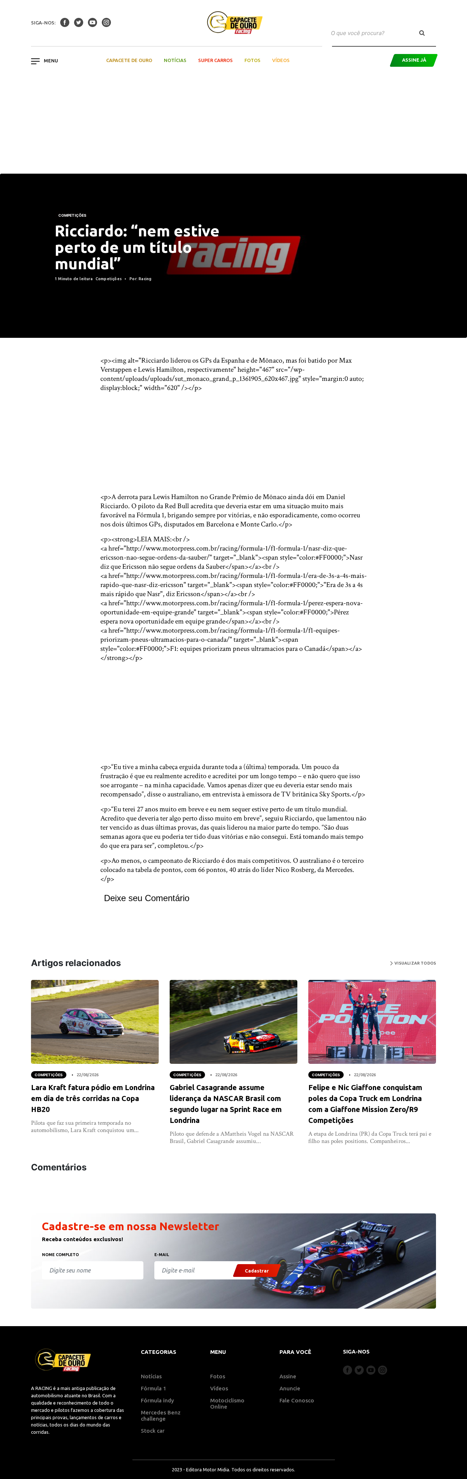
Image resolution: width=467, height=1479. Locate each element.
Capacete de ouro (129, 60)
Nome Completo (60, 1254)
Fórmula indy (157, 1400)
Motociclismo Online (227, 1403)
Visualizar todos (414, 963)
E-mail (161, 1254)
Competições (72, 215)
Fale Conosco (296, 1400)
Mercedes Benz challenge (161, 1415)
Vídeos (281, 60)
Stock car (153, 1431)
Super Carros (215, 60)
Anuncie (289, 1388)
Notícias (175, 60)
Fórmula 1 (153, 1388)
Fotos (252, 60)
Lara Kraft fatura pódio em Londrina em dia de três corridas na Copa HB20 (93, 1098)
